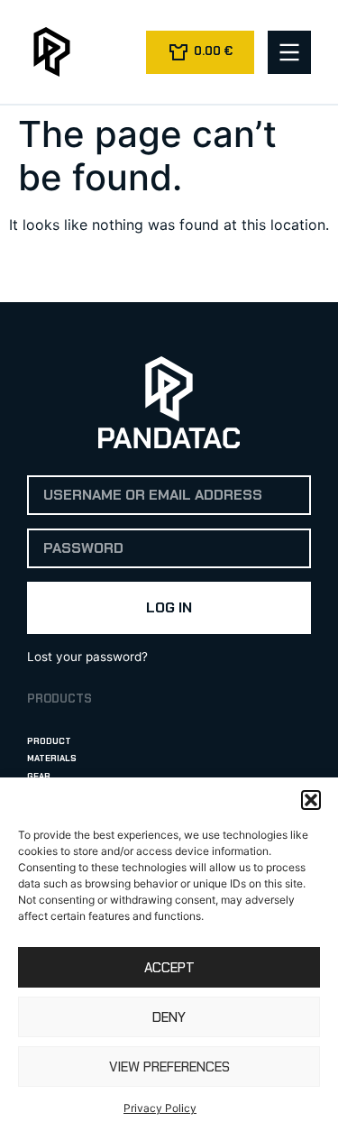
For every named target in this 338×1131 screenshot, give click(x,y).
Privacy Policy (159, 1108)
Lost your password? (87, 656)
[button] (311, 800)
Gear (38, 776)
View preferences (169, 1067)
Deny (169, 1017)
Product (49, 741)
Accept (169, 968)
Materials (52, 758)
